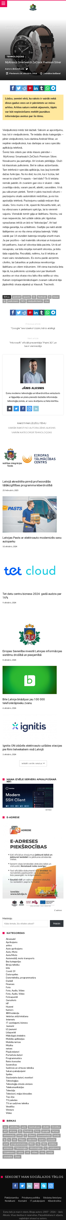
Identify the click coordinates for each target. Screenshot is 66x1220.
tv (46, 1148)
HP (7, 1003)
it (49, 296)
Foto (8, 987)
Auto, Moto (11, 951)
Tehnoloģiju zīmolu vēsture (19, 1084)
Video (9, 1113)
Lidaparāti (11, 1032)
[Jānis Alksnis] (33, 3)
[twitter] (18, 88)
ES (34, 296)
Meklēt (56, 923)
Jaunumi (10, 1026)
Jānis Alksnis (18, 69)
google (45, 1131)
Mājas (22, 1139)
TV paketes (11, 1100)
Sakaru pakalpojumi (15, 1071)
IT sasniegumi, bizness (17, 1022)
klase (55, 296)
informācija (9, 1135)
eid (5, 1131)
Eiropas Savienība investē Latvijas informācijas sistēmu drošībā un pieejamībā (32, 653)
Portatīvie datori (14, 1055)
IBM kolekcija (12, 1013)
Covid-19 (10, 971)
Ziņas (17, 1156)
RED (31, 1143)
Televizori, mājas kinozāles (19, 1093)
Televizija (10, 1090)
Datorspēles (12, 974)
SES (23, 301)
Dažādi (9, 980)
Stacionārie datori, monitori (19, 1077)
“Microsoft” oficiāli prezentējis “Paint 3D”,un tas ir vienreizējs (33, 342)
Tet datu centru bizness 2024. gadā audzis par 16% (32, 595)
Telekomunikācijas (15, 1087)
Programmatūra (14, 1058)
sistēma (52, 1143)
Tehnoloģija (21, 1148)
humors (9, 1009)
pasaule (51, 1139)
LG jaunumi (11, 1029)
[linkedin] (36, 88)
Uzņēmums (9, 1152)
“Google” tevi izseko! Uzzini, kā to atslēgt (33, 326)
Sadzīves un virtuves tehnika (20, 1068)
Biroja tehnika (12, 964)
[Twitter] (22, 1186)
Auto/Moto (11, 955)
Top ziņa (10, 1097)
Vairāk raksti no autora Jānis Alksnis (32, 427)
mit (14, 1139)
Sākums (8, 25)
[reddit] (24, 88)
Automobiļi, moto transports (20, 958)
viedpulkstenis (35, 301)
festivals (42, 296)
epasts (26, 296)
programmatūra (19, 1143)
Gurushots (11, 1000)
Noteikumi (10, 1200)
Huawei (9, 1006)
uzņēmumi (54, 1148)
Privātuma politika (31, 1197)
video (35, 1152)
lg (4, 301)
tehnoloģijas (36, 1148)
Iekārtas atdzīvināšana (17, 1016)
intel (19, 1135)
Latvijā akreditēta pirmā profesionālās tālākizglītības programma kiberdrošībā (27, 483)
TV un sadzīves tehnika (17, 1103)
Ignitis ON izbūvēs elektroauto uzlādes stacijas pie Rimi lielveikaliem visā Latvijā (32, 747)
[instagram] (51, 1186)
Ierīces (55, 1131)
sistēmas (8, 1148)
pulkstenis (13, 301)
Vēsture (10, 1109)
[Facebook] (15, 1186)
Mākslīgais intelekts (15, 1035)
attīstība (14, 1127)
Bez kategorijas (13, 961)
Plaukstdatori (12, 1051)
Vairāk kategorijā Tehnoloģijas (32, 432)
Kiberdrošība (54, 1200)
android (16, 296)
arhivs (9, 945)
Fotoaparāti (12, 997)
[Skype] (44, 1186)
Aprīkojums (11, 942)
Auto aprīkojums (14, 948)
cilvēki (46, 1127)
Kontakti (22, 1200)
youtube (8, 1156)
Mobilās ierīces (13, 1042)
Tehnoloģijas (22, 25)
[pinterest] (30, 88)
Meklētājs (7, 918)
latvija (56, 1135)
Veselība (10, 1106)
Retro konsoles (13, 1061)
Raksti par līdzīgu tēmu (31, 423)
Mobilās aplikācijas (15, 1039)
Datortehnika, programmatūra (21, 977)
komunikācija (44, 1135)
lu (9, 1139)
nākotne (32, 1139)
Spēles (9, 1074)
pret (6, 1143)
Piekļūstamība (12, 1197)
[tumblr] (42, 88)
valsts (20, 1152)
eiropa (13, 1131)
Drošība (56, 1127)
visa (47, 301)
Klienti (32, 1135)
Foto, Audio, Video (15, 990)
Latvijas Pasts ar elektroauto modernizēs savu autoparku (32, 539)
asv (5, 1127)
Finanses (10, 984)
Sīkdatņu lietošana (52, 1197)
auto (23, 1127)
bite (8, 968)
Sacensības (11, 1064)
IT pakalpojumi (37, 1200)
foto (37, 1131)
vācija (50, 1152)
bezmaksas (34, 1127)
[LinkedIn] (29, 1186)
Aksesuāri (11, 939)
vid (27, 1152)
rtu (38, 1143)
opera (42, 1139)
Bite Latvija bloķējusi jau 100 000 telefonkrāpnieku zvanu (24, 701)
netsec (9, 1048)
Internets (10, 1019)
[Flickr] (37, 1186)
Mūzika (9, 1045)
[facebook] (13, 88)
